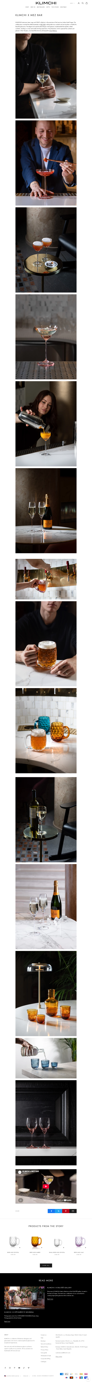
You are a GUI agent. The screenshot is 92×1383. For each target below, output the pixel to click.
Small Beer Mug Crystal (57, 1252)
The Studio (55, 7)
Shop (27, 7)
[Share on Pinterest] (65, 1211)
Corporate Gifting (45, 1358)
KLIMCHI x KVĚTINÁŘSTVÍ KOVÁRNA (19, 1312)
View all (46, 1265)
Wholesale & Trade (46, 1356)
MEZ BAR (42, 24)
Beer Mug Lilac (79, 1252)
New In (33, 7)
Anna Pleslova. (53, 31)
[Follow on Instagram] (10, 1368)
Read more (7, 1321)
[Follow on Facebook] (5, 1368)
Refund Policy (44, 1347)
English (25, 1376)
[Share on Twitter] (58, 1211)
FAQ (42, 1338)
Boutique (63, 7)
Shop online (59, 1356)
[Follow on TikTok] (24, 1368)
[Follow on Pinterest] (14, 1368)
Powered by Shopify (48, 1376)
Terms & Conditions (46, 1344)
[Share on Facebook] (51, 1211)
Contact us (43, 1335)
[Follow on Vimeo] (28, 1368)
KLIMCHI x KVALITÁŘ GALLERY (59, 1288)
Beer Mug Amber (35, 1252)
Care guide (44, 1353)
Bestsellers (41, 7)
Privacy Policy (44, 1350)
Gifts (48, 7)
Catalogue (43, 1361)
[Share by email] (73, 1211)
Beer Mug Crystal (13, 1252)
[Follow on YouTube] (19, 1368)
